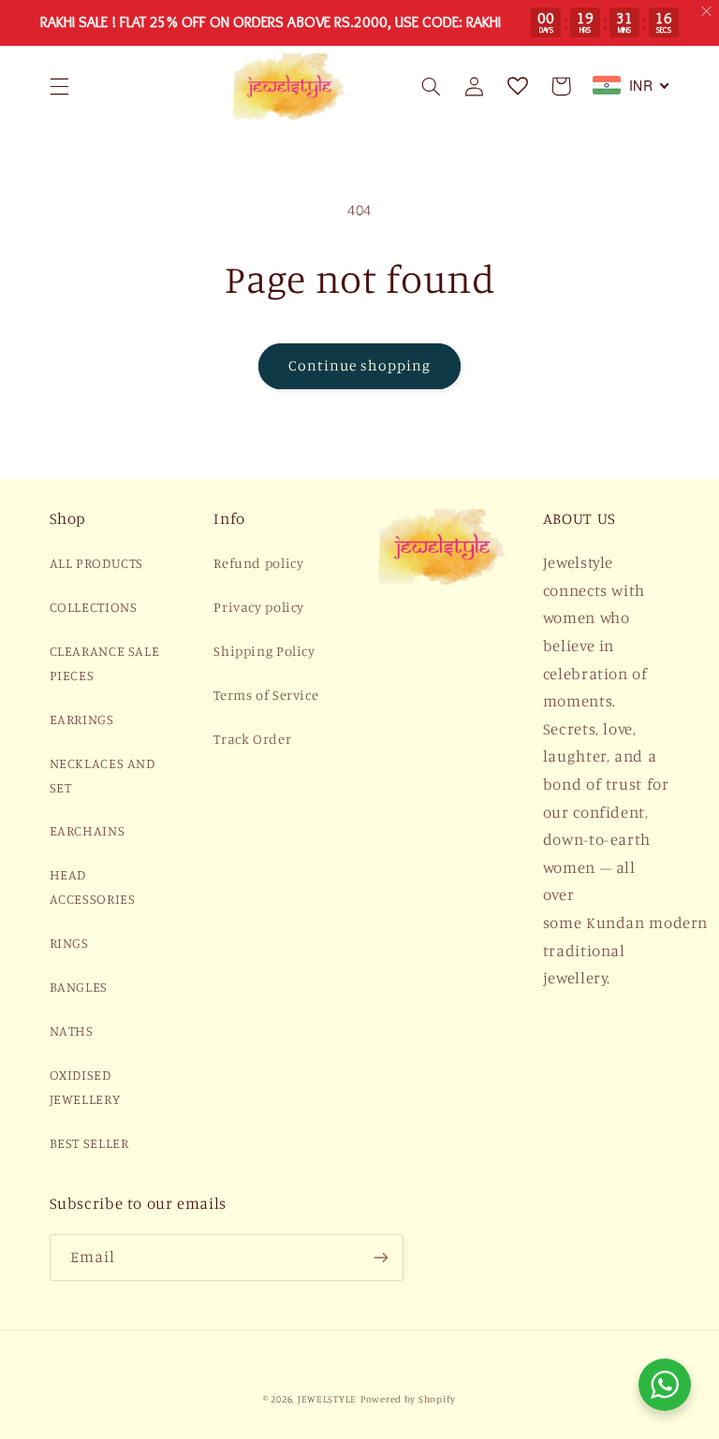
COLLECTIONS (94, 607)
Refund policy (258, 563)
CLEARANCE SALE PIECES (105, 663)
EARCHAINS (87, 830)
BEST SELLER (89, 1143)
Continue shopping (360, 365)
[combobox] (631, 85)
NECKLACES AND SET (102, 775)
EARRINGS (82, 719)
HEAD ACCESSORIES (93, 886)
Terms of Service (265, 695)
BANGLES (79, 987)
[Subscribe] (380, 1257)
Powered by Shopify (408, 1398)
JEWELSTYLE (327, 1398)
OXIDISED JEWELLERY (85, 1087)
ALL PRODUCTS (97, 563)
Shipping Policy (264, 651)
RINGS (69, 943)
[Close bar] (707, 11)
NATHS (72, 1031)
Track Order (252, 739)
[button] (59, 86)
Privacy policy (258, 607)
